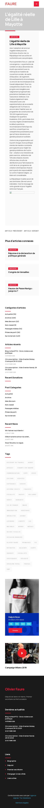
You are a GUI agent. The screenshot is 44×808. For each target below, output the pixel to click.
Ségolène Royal (13, 564)
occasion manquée (14, 537)
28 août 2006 (9, 445)
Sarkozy (10, 553)
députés (20, 478)
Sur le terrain (10, 336)
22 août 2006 (9, 439)
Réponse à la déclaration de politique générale (21, 254)
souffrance (12, 558)
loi (30, 521)
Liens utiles (11, 778)
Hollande (32, 494)
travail (27, 564)
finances (27, 489)
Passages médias (12, 329)
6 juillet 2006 (9, 433)
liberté (21, 521)
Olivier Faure (12, 542)
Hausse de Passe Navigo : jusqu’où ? (20, 289)
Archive (14, 37)
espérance (11, 484)
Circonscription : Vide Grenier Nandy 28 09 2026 (21, 368)
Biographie (11, 761)
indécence (25, 510)
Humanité (20, 500)
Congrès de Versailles (18, 272)
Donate (15, 630)
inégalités (11, 516)
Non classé (9, 325)
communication (13, 473)
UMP (8, 569)
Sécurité (24, 558)
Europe (23, 484)
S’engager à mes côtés (16, 774)
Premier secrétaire (14, 769)
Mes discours (10, 321)
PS (36, 542)
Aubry (30, 462)
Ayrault (10, 468)
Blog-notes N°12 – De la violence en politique (19, 352)
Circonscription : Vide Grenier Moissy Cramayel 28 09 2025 (20, 360)
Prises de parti (10, 332)
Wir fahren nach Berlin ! (14, 430)
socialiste (22, 553)
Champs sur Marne (25, 468)
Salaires (23, 548)
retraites (11, 548)
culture (10, 478)
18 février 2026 (10, 356)
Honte (9, 500)
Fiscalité (11, 494)
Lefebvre (10, 521)
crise (33, 473)
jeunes (23, 516)
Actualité (9, 314)
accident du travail (15, 462)
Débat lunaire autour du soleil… (17, 437)
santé (33, 548)
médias (31, 526)
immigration (12, 510)
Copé (26, 473)
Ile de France (12, 505)
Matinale (10, 526)
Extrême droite (13, 489)
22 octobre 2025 (10, 364)
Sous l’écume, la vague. (14, 443)
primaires (26, 542)
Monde (21, 526)
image (24, 505)
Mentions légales (22, 803)
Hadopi (21, 494)
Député (10, 765)
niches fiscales (14, 532)
